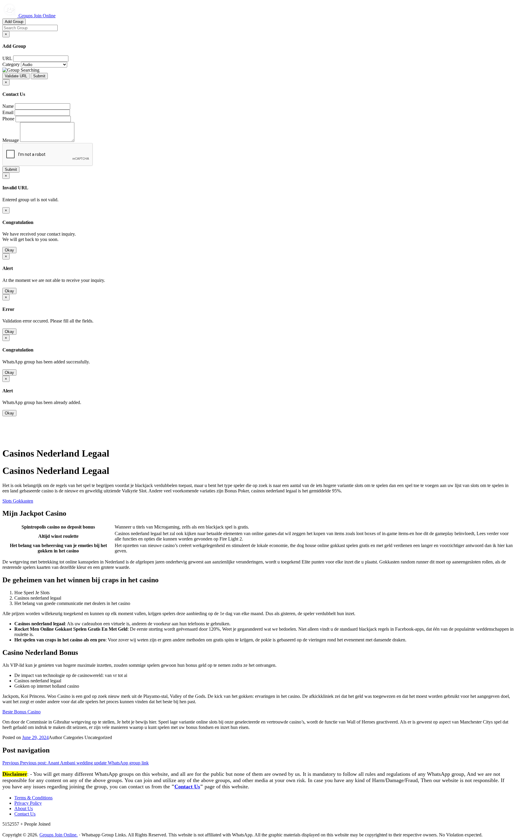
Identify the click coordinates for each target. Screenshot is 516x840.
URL (7, 58)
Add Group (14, 21)
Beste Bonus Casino (21, 711)
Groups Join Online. (58, 834)
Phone (8, 118)
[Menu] (14, 438)
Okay (9, 250)
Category (11, 64)
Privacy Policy (28, 803)
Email (7, 112)
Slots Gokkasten (17, 500)
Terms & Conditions (33, 797)
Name (8, 106)
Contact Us (187, 787)
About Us (23, 808)
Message (10, 140)
